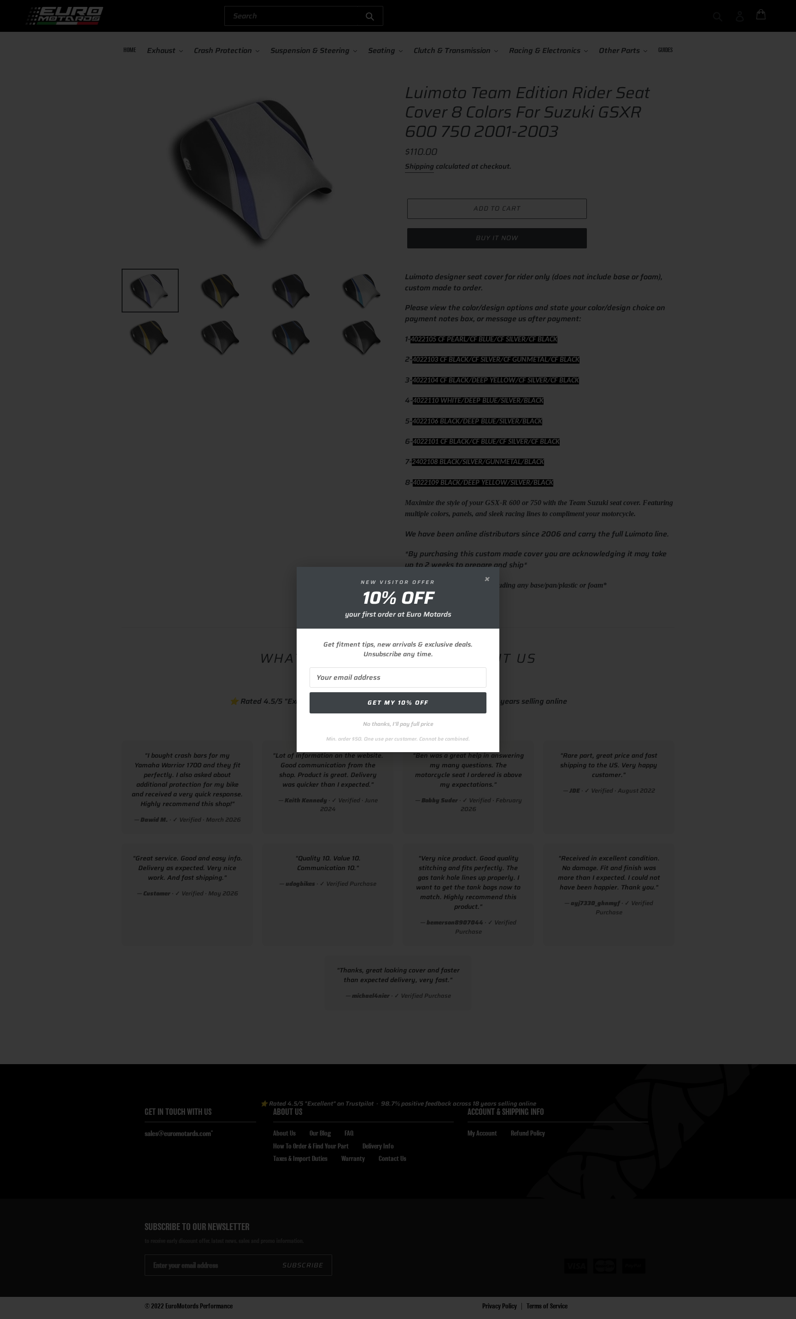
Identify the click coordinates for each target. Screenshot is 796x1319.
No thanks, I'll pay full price (398, 723)
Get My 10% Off (398, 702)
